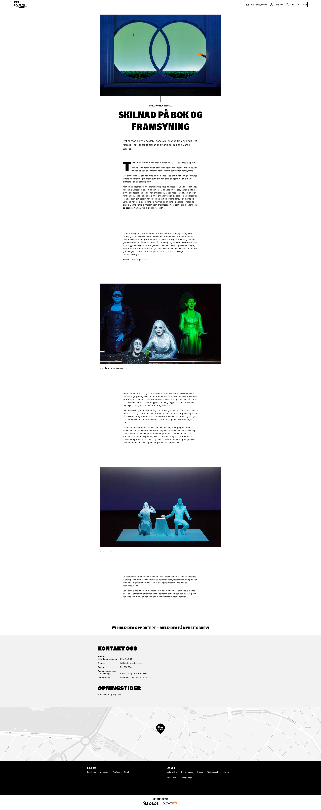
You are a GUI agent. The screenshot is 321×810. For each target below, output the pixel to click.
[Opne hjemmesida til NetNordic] (170, 803)
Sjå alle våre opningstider (110, 694)
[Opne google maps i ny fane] (160, 734)
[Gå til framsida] (20, 4)
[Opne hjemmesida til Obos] (150, 803)
